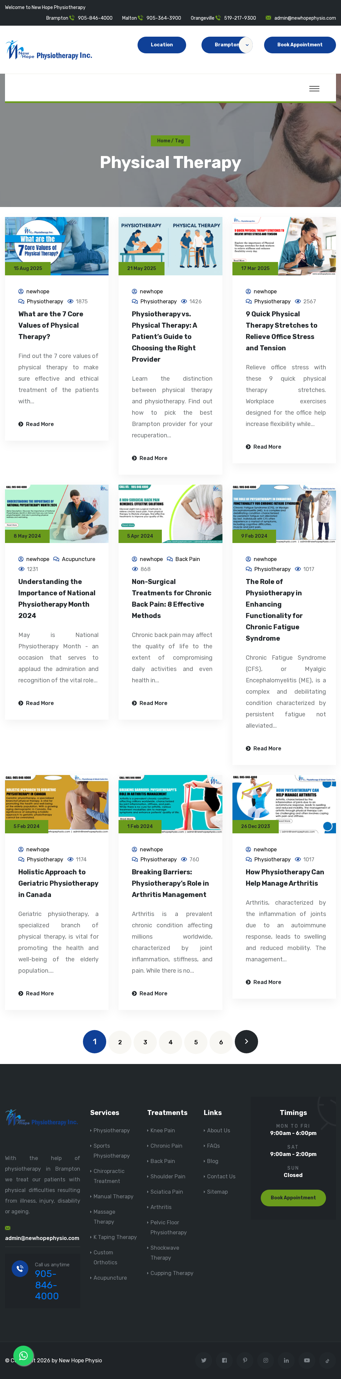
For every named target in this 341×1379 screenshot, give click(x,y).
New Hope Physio (80, 1360)
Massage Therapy (104, 1217)
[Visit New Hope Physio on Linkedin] (286, 1360)
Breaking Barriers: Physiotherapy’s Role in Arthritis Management (170, 883)
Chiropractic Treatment (109, 1176)
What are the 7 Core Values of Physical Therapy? (50, 325)
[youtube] (306, 1360)
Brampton (227, 45)
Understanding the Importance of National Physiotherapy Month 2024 (57, 599)
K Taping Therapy (115, 1237)
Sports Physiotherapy (112, 1151)
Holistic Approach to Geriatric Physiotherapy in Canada (58, 883)
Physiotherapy (45, 301)
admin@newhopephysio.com (305, 18)
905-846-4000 (95, 18)
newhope (37, 291)
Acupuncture (78, 559)
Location (162, 45)
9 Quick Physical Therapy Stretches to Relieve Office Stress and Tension (281, 331)
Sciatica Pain (167, 1192)
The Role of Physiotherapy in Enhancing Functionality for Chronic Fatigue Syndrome (274, 610)
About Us (218, 1130)
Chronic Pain (166, 1146)
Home (163, 141)
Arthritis (161, 1207)
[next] (246, 1041)
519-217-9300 (240, 18)
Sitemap (217, 1192)
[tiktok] (327, 1360)
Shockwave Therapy (165, 1253)
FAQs (213, 1146)
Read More (39, 424)
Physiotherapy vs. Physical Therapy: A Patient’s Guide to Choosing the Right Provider (164, 336)
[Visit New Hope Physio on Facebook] (224, 1360)
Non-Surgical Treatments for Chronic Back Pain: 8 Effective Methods (171, 599)
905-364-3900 (164, 18)
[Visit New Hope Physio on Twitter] (203, 1360)
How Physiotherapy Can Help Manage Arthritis (285, 877)
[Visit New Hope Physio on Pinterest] (244, 1360)
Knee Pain (163, 1130)
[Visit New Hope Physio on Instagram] (265, 1360)
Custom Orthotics (105, 1257)
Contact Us (221, 1176)
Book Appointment (300, 45)
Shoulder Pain (168, 1176)
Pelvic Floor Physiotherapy (169, 1227)
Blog (212, 1161)
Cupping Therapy (172, 1273)
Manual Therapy (114, 1196)
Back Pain (187, 559)
